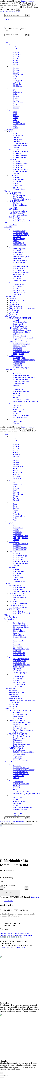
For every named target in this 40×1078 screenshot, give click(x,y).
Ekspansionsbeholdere (21, 784)
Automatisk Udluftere (21, 792)
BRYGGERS (14, 601)
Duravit (16, 464)
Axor (15, 442)
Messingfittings (18, 635)
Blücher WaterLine (20, 718)
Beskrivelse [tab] (8, 901)
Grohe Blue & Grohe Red (22, 613)
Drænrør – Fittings (19, 728)
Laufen (15, 490)
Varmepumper (18, 782)
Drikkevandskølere (20, 597)
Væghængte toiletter (20, 536)
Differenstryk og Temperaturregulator (22, 700)
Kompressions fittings (21, 627)
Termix (15, 510)
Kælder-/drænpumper (20, 760)
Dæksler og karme (19, 738)
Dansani (16, 462)
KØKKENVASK (15, 585)
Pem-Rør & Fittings (20, 653)
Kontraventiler (14, 704)
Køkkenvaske (18, 589)
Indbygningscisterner (20, 538)
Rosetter (16, 680)
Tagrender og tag (19, 684)
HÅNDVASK (14, 542)
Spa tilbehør (13, 617)
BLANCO (17, 446)
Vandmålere (17, 686)
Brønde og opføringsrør (21, 736)
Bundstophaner (14, 702)
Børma (15, 450)
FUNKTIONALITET (17, 605)
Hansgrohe (17, 476)
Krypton (16, 488)
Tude (15, 599)
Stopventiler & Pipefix (21, 649)
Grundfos (16, 474)
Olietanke (16, 786)
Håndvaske (17, 546)
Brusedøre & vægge (20, 556)
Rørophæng (17, 678)
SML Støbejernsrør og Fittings (24, 752)
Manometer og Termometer (22, 807)
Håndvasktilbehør (19, 550)
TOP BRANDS (14, 609)
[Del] (5, 1075)
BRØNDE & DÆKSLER (18, 734)
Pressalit (16, 500)
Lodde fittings (18, 645)
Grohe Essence (18, 611)
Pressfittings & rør (19, 641)
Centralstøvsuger (19, 801)
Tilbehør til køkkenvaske (22, 591)
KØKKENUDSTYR (16, 593)
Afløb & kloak (9, 708)
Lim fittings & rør (19, 661)
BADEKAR (13, 567)
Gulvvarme (17, 766)
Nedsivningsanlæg (19, 750)
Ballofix (16, 444)
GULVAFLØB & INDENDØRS (20, 710)
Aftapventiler (13, 694)
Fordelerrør (17, 651)
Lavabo (16, 492)
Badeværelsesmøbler (20, 544)
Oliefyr (15, 790)
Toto (15, 512)
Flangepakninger (19, 682)
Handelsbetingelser (8, 947)
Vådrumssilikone (19, 581)
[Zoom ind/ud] (1, 1075)
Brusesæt (16, 554)
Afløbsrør (16, 726)
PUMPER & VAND (16, 748)
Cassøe (15, 452)
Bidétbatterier (18, 528)
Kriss (15, 486)
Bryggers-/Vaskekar (20, 603)
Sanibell (16, 508)
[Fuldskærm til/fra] (3, 1075)
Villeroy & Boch (19, 516)
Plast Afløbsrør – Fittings (22, 722)
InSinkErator (17, 484)
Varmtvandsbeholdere (21, 774)
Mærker (7, 435)
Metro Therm (18, 494)
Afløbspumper (18, 577)
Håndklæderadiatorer (20, 563)
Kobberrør (17, 643)
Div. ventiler (17, 803)
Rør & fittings (9, 619)
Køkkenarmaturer (19, 587)
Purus (15, 504)
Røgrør (15, 805)
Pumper (16, 778)
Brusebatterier (18, 558)
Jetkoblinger (17, 758)
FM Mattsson (18, 466)
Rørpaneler (17, 671)
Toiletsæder (17, 534)
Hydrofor (16, 788)
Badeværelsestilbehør (20, 561)
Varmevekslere (18, 776)
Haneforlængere (19, 655)
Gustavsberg (17, 472)
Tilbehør (16, 540)
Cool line (16, 454)
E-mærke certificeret (28, 1)
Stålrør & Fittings (19, 631)
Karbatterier (17, 573)
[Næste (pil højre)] (3, 1077)
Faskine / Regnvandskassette (23, 730)
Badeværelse (8, 522)
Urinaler (16, 575)
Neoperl (16, 496)
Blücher (16, 448)
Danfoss (16, 460)
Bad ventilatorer (19, 571)
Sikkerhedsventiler (15, 698)
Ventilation (17, 815)
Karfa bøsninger (19, 663)
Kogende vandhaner (20, 607)
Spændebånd (17, 669)
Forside (2, 821)
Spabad (16, 579)
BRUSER (12, 552)
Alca (15, 440)
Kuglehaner (17, 647)
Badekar (16, 569)
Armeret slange (18, 676)
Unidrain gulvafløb (20, 714)
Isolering (16, 799)
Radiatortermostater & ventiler (23, 770)
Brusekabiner (18, 559)
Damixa (16, 456)
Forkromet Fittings (19, 637)
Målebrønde (17, 740)
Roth (15, 506)
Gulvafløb (16, 712)
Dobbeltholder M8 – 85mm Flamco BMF (14, 933)
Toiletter (16, 530)
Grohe (15, 470)
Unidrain (16, 514)
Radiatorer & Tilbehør (21, 768)
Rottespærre (17, 742)
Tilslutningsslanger (19, 673)
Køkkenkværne (18, 595)
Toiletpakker (17, 532)
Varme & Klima (10, 762)
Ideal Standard (18, 478)
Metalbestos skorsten (20, 809)
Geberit (16, 468)
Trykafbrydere (18, 813)
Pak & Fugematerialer (21, 659)
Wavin (15, 520)
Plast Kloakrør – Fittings (21, 724)
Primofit (16, 633)
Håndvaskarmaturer (20, 548)
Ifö (14, 482)
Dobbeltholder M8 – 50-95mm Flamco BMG (16, 935)
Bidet (15, 526)
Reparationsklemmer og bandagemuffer (21, 666)
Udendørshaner (14, 696)
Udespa (7, 615)
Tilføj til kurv (10, 893)
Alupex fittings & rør (20, 625)
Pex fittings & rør (19, 623)
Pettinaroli (16, 498)
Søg (18, 9)
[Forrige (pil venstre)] (1, 1077)
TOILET (12, 524)
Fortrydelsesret (21, 947)
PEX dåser (17, 629)
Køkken (7, 583)
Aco (14, 439)
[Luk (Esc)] (7, 1075)
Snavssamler (13, 706)
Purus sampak (18, 716)
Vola (15, 518)
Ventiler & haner (10, 688)
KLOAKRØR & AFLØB (18, 720)
